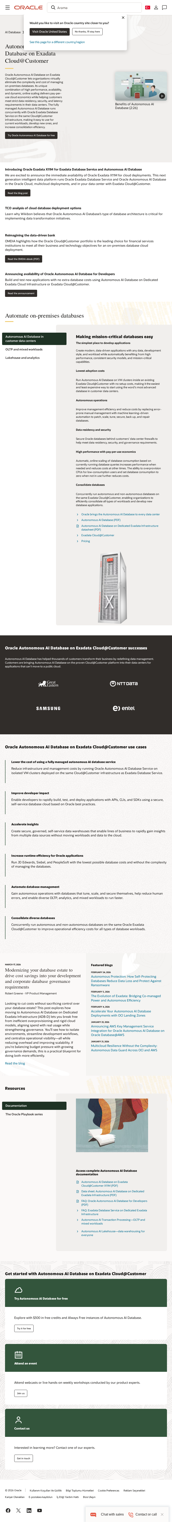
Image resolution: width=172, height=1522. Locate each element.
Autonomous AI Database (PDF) (100, 520)
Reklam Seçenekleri (134, 1490)
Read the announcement (21, 293)
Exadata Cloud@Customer (97, 535)
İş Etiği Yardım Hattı (68, 1497)
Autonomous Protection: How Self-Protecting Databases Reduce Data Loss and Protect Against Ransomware (126, 980)
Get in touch (23, 1458)
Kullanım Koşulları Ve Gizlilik (46, 1490)
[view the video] (141, 86)
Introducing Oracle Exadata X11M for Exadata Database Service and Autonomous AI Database (73, 169)
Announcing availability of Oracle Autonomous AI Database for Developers (60, 274)
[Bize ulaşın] (164, 7)
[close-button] (162, 1514)
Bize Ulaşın (89, 1497)
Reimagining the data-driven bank (30, 235)
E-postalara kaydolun (40, 1497)
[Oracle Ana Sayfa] (28, 7)
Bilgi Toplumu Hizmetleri (80, 1490)
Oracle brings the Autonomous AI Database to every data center (120, 514)
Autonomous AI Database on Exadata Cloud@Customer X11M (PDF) (104, 1183)
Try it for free (24, 1328)
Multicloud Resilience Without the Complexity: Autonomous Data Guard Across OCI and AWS (124, 1048)
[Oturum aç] (156, 7)
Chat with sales (112, 1514)
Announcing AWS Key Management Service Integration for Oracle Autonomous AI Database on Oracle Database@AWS (127, 1030)
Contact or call (146, 1514)
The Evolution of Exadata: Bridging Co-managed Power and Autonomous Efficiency (126, 998)
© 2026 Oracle (13, 1490)
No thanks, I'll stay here (87, 31)
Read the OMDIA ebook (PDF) (23, 258)
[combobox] (94, 8)
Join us (21, 1393)
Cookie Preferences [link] (108, 1490)
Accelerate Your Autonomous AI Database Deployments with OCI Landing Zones (121, 1013)
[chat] (93, 1514)
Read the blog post (18, 193)
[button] (7, 7)
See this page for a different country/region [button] (57, 42)
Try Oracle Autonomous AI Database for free (31, 135)
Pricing (85, 541)
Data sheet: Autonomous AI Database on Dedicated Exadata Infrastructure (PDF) (112, 1193)
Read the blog (15, 1063)
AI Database (13, 32)
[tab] (34, 339)
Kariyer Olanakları (15, 1497)
